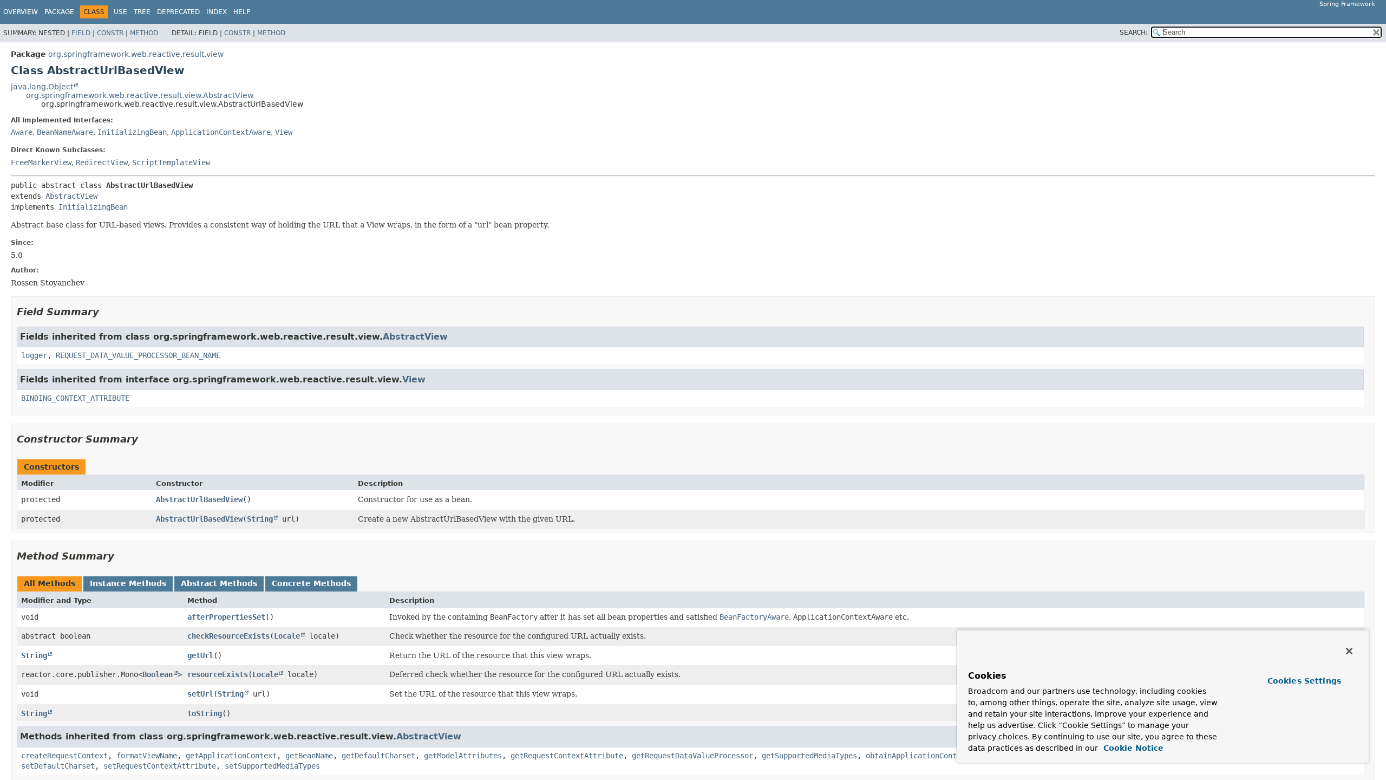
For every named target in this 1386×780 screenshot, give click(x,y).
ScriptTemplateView (171, 162)
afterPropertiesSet (226, 617)
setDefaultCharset (58, 766)
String (260, 519)
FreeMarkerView (41, 162)
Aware (21, 132)
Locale (287, 636)
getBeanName (309, 755)
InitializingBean (132, 132)
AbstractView (71, 196)
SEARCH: (1134, 32)
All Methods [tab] (49, 583)
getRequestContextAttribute (567, 755)
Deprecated (178, 12)
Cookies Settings (1304, 681)
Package (59, 12)
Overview (20, 12)
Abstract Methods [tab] (219, 583)
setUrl (200, 694)
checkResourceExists (228, 636)
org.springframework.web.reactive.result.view (136, 54)
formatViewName (146, 755)
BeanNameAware (65, 132)
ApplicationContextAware (221, 132)
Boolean (157, 674)
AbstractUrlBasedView (199, 499)
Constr (110, 33)
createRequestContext (64, 755)
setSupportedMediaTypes (272, 766)
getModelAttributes (463, 755)
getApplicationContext (231, 755)
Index (216, 12)
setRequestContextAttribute (159, 766)
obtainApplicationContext (918, 755)
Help (241, 12)
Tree (142, 12)
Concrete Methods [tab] (311, 583)
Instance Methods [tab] (128, 583)
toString (204, 713)
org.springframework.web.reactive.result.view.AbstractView (139, 95)
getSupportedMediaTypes (809, 755)
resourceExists (217, 674)
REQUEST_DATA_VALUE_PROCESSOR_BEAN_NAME (138, 355)
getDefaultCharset (378, 755)
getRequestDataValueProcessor (692, 755)
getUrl (200, 655)
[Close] (1349, 651)
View (283, 132)
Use (120, 12)
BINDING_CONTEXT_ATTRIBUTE (75, 398)
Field (80, 33)
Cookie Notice (1132, 748)
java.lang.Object (42, 86)
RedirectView (102, 162)
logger (34, 355)
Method (144, 33)
